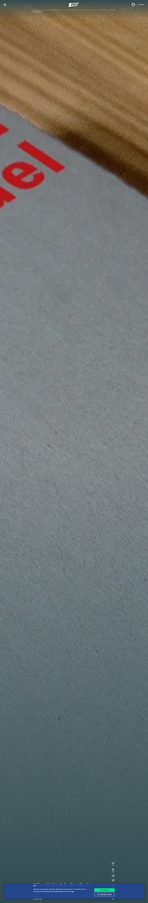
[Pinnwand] (113, 876)
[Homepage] (74, 5)
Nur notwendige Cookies (104, 894)
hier (72, 891)
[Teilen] (113, 880)
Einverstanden (104, 890)
